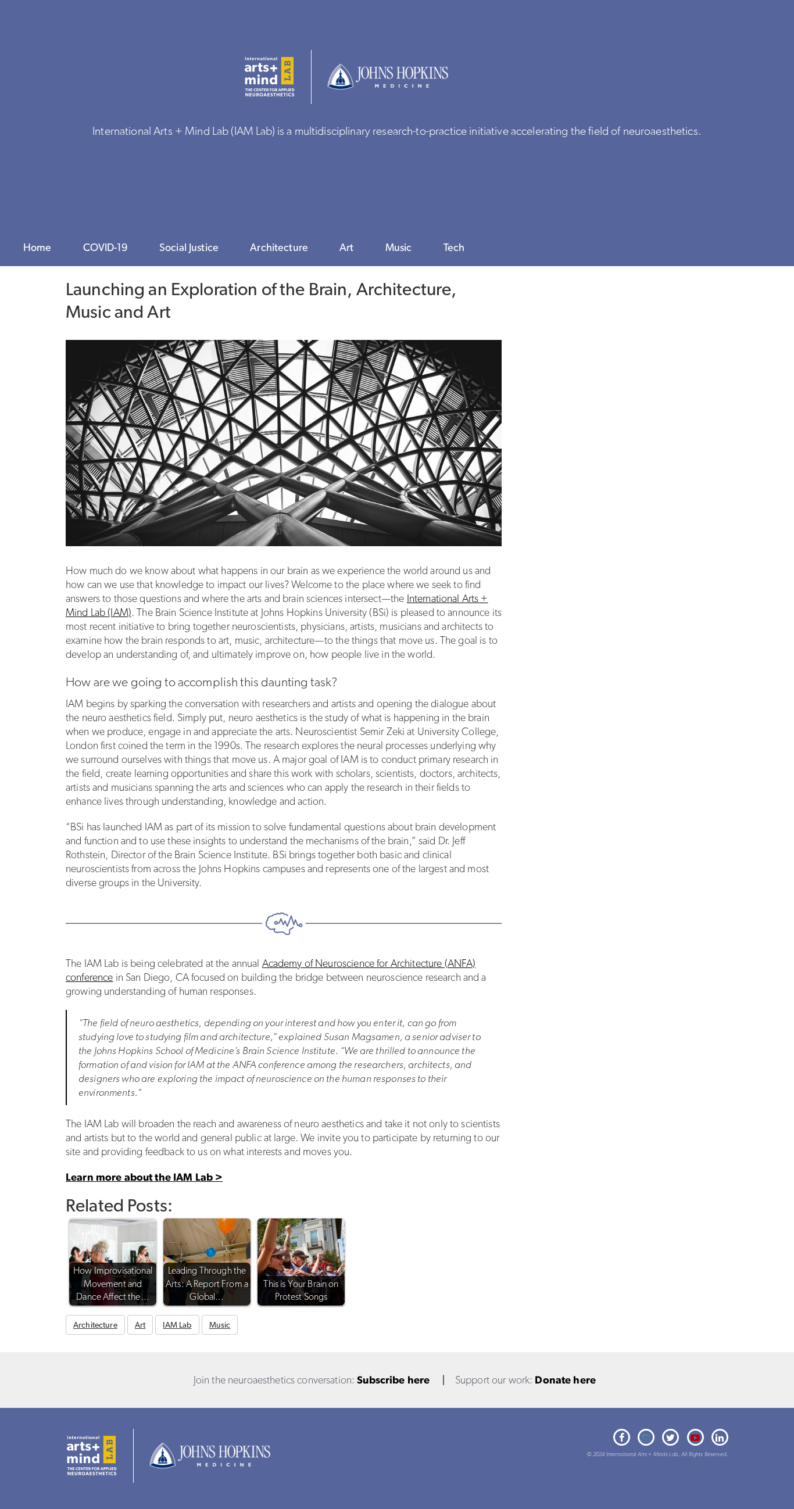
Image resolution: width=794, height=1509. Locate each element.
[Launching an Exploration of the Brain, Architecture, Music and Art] (284, 443)
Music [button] (220, 1324)
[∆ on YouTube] (695, 1437)
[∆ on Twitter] (670, 1437)
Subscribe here (393, 1380)
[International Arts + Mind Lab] (91, 1456)
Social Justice (189, 247)
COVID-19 (105, 247)
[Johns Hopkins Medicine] (387, 77)
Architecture (279, 247)
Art (346, 247)
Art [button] (140, 1324)
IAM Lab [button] (177, 1324)
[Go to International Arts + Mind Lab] (269, 77)
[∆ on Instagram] (646, 1437)
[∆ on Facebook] (621, 1437)
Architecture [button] (95, 1324)
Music (398, 247)
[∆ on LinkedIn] (719, 1437)
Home (37, 247)
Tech (454, 247)
